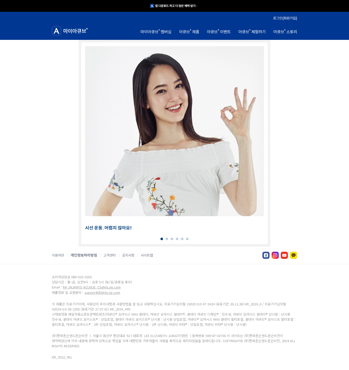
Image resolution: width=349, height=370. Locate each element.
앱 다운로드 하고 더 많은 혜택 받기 (175, 6)
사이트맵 (147, 255)
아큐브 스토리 (285, 31)
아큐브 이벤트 (219, 31)
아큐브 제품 (189, 31)
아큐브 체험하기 (252, 31)
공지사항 (128, 255)
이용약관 (58, 255)
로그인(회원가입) (285, 18)
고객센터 (109, 255)
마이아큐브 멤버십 (156, 31)
